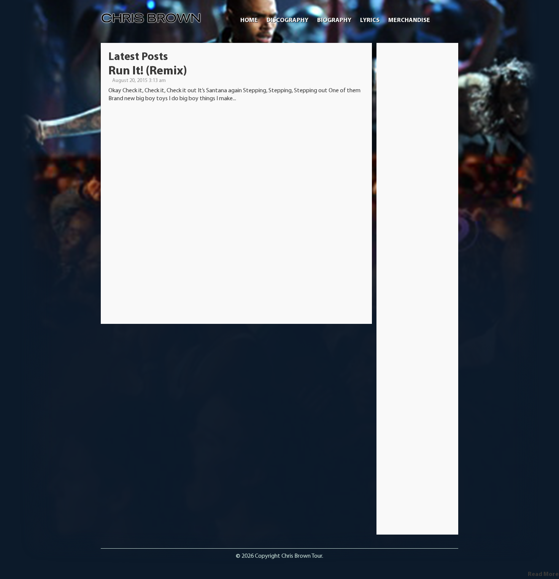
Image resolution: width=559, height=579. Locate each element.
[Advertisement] (417, 164)
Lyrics (370, 20)
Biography (334, 20)
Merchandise (409, 20)
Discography (287, 20)
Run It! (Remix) (147, 71)
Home (249, 20)
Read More (543, 574)
